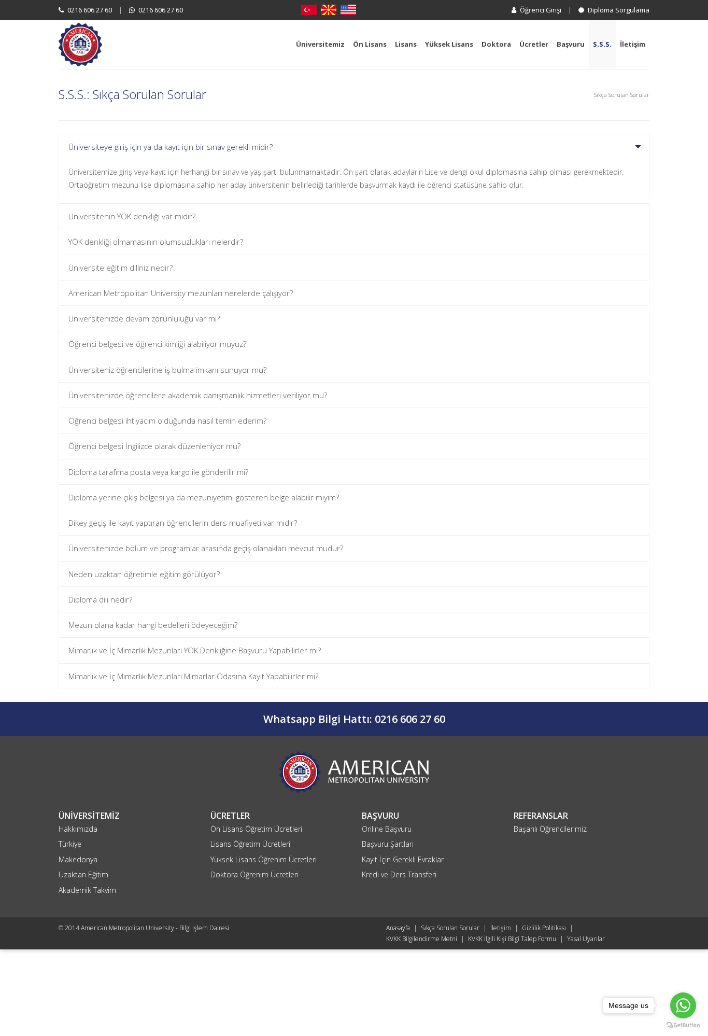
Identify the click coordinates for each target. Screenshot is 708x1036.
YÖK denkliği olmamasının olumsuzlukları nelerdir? (155, 241)
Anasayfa (398, 927)
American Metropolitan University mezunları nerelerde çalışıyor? (180, 293)
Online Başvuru (387, 829)
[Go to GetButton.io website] (683, 1025)
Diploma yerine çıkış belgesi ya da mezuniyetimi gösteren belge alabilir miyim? (203, 497)
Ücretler (533, 44)
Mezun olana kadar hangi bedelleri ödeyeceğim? (152, 625)
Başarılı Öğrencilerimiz (550, 829)
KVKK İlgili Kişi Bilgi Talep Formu (512, 938)
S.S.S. (602, 44)
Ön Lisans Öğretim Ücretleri (256, 829)
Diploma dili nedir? (100, 599)
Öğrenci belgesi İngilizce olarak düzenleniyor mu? (154, 446)
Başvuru (571, 44)
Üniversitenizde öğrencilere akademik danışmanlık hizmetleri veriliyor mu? (197, 395)
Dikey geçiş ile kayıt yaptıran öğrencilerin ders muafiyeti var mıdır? (182, 522)
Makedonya (78, 859)
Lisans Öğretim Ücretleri (250, 844)
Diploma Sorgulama (617, 10)
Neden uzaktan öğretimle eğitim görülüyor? (144, 574)
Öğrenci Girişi (539, 10)
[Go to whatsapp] (683, 1005)
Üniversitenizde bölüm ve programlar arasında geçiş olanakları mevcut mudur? (205, 548)
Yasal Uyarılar (586, 938)
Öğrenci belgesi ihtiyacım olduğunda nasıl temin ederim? (167, 420)
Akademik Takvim (87, 890)
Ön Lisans (370, 44)
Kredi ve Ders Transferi (399, 874)
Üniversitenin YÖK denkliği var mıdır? (131, 216)
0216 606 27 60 (89, 10)
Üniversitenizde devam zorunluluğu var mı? (144, 318)
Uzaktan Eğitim (83, 874)
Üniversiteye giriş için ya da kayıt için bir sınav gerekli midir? (170, 147)
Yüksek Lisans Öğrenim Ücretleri (263, 859)
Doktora (496, 44)
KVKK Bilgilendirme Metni (421, 938)
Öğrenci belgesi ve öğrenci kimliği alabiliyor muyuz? (157, 344)
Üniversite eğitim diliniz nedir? (120, 267)
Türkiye (70, 844)
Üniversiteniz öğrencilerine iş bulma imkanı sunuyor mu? (167, 370)
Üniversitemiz (320, 44)
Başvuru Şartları (388, 844)
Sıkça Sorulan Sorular (450, 927)
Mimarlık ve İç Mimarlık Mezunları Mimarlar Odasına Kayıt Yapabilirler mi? (193, 676)
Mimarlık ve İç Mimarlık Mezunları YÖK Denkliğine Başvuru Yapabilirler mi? (194, 650)
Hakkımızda (78, 829)
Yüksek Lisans (449, 44)
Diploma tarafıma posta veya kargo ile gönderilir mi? (158, 472)
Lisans (406, 44)
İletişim (632, 44)
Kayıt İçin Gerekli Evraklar (403, 859)
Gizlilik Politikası (544, 927)
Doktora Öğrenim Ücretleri (254, 874)
